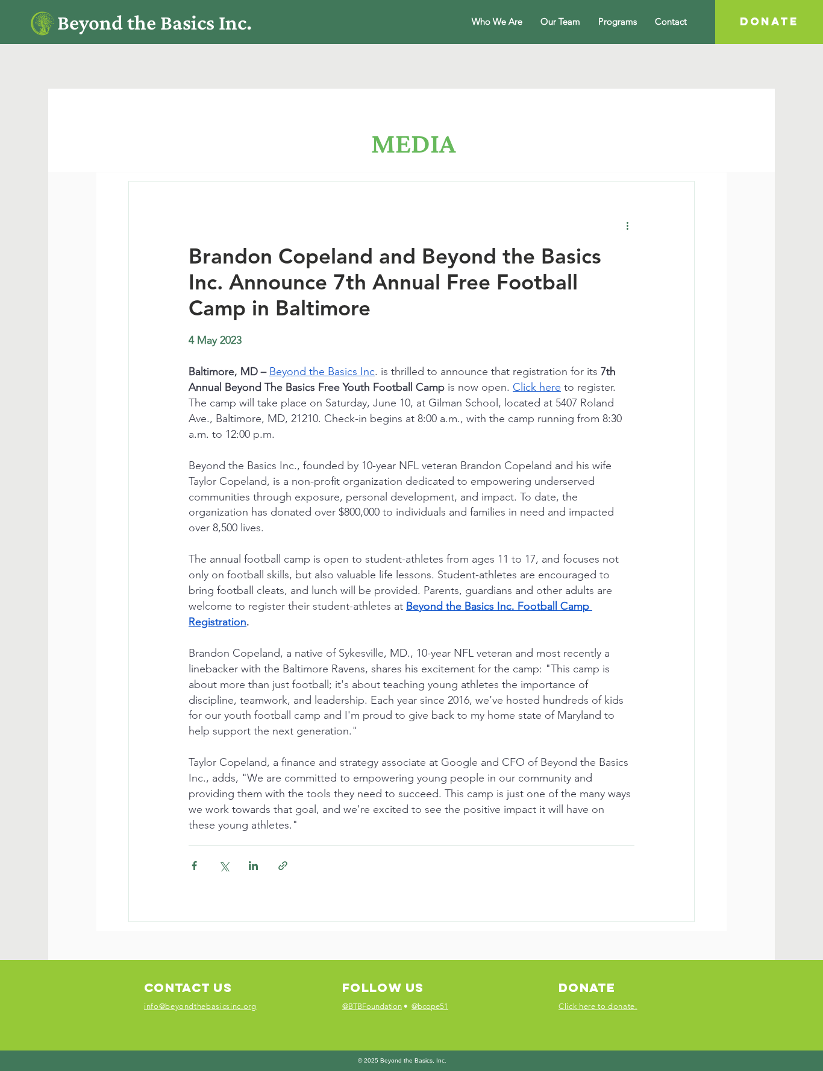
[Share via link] (283, 865)
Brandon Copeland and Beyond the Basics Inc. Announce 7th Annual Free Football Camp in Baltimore (395, 282)
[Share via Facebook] (194, 865)
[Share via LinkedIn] (253, 865)
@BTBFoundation (372, 1006)
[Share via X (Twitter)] (224, 865)
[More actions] (627, 225)
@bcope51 (429, 1006)
